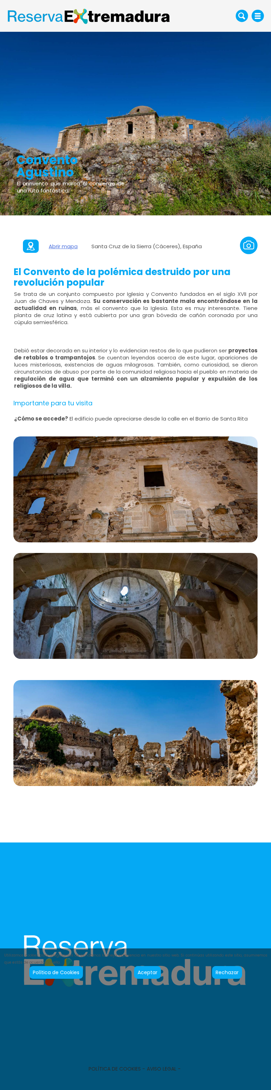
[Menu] (258, 16)
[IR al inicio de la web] (89, 15)
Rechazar (227, 972)
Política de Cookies (56, 972)
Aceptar (147, 972)
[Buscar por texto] (242, 15)
